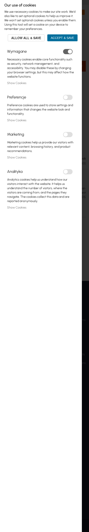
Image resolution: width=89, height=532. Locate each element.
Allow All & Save (26, 38)
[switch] (68, 51)
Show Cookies (16, 83)
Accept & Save (62, 38)
